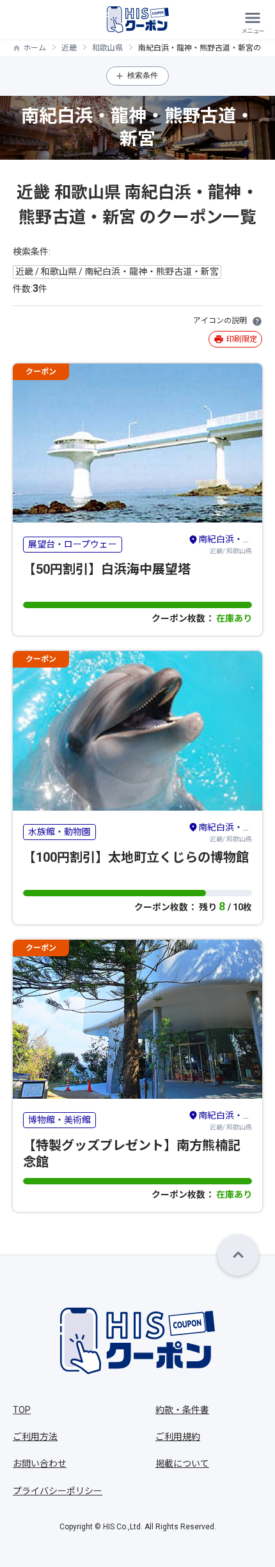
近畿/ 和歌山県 (225, 544)
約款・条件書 (182, 1410)
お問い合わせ (40, 1463)
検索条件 (142, 75)
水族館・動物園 (59, 832)
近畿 (69, 47)
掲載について (182, 1463)
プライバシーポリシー (57, 1491)
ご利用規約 (177, 1437)
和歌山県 (107, 47)
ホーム (34, 47)
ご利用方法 (35, 1437)
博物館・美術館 (59, 1120)
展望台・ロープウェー (72, 544)
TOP (22, 1410)
